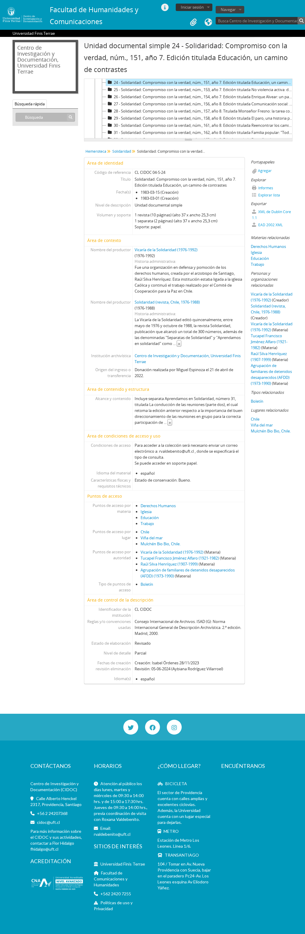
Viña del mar (152, 538)
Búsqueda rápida (30, 104)
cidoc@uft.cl (48, 822)
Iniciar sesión (192, 7)
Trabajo (147, 523)
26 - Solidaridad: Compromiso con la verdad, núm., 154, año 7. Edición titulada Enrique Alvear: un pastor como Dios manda (204, 96)
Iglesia (146, 511)
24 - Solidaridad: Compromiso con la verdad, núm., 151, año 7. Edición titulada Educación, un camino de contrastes (204, 82)
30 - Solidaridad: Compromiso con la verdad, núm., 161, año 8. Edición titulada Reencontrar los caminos (204, 125)
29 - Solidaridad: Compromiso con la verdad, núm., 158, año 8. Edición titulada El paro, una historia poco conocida (204, 118)
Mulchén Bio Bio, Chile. (160, 543)
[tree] (188, 108)
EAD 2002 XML (270, 224)
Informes (265, 187)
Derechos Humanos (158, 505)
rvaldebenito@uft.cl (112, 834)
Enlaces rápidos (164, 7)
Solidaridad (121, 151)
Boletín (147, 584)
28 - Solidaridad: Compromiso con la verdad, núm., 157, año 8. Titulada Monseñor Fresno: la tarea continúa (204, 111)
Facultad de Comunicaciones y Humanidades (110, 878)
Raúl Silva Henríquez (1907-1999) (169, 564)
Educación (150, 517)
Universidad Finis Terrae (122, 863)
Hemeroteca (95, 151)
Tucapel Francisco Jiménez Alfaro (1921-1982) (180, 558)
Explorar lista (268, 195)
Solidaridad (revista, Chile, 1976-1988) (167, 302)
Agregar (265, 170)
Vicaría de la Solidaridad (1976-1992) (166, 249)
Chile (145, 532)
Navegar (228, 9)
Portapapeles (193, 22)
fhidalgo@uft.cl (44, 849)
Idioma (208, 22)
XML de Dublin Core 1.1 (271, 214)
